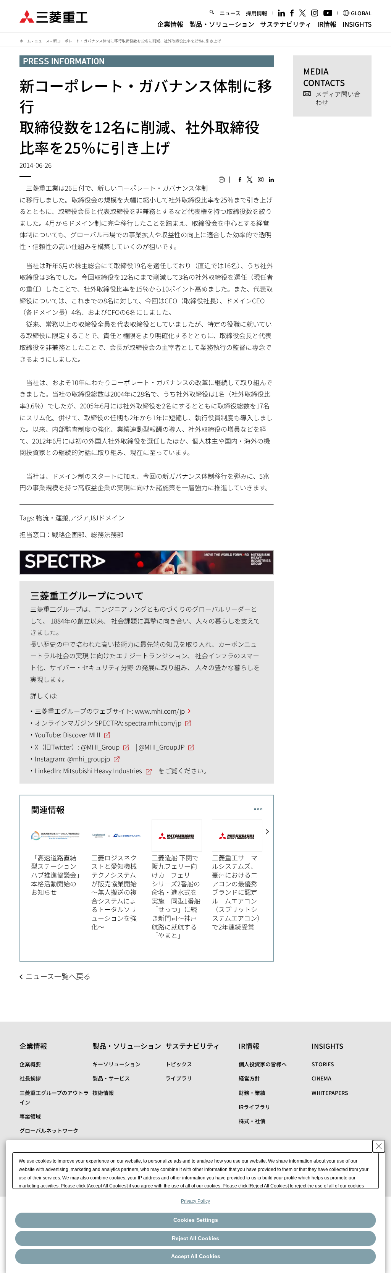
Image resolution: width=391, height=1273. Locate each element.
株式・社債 (252, 1121)
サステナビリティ (286, 24)
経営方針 (249, 1078)
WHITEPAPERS (330, 1092)
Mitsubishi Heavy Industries (102, 770)
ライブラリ (178, 1078)
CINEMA (321, 1078)
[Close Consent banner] (379, 1146)
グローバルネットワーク (48, 1130)
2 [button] (258, 809)
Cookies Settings (195, 1220)
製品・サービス (111, 1078)
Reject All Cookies (195, 1238)
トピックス (178, 1064)
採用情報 (256, 13)
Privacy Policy (195, 1201)
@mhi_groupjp (88, 758)
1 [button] (255, 809)
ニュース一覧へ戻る (58, 976)
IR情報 (326, 24)
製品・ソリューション (221, 24)
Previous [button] (25, 875)
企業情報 (170, 24)
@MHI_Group (100, 746)
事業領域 (30, 1116)
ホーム (25, 41)
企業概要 (30, 1064)
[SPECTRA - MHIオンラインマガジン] (146, 559)
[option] (61, 858)
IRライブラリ (254, 1107)
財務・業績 (252, 1092)
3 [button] (261, 809)
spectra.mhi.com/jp (153, 722)
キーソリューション (116, 1064)
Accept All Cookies (195, 1256)
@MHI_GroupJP (161, 746)
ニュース (230, 13)
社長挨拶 (30, 1078)
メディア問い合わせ (337, 98)
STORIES (323, 1064)
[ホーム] (53, 15)
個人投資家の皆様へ (263, 1064)
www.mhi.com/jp (160, 711)
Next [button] (267, 875)
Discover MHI (81, 734)
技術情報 (103, 1092)
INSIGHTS (357, 24)
